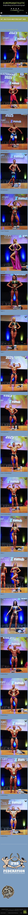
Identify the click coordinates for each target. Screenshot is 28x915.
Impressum (11, 8)
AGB (15, 8)
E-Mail (18, 8)
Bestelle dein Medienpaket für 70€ (9, 29)
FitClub (6, 910)
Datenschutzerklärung (13, 8)
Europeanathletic (14, 2)
